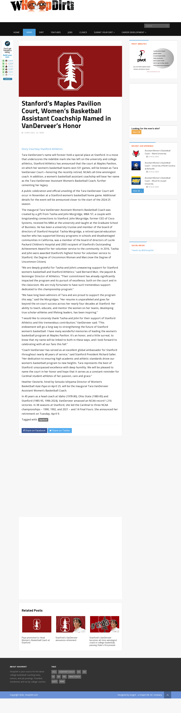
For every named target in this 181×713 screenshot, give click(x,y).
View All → (137, 190)
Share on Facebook (35, 430)
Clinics (83, 32)
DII (59, 676)
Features (56, 32)
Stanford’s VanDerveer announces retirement (66, 639)
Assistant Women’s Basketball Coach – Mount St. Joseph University (157, 180)
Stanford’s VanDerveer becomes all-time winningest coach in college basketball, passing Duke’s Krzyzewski (103, 641)
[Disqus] (70, 477)
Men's (136, 132)
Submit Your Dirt (103, 32)
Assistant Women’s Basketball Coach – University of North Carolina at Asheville (160, 165)
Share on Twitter (61, 430)
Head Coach (74, 676)
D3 (84, 672)
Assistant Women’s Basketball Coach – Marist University (157, 152)
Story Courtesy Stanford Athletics (42, 149)
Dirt (41, 32)
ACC (54, 672)
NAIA (62, 681)
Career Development (133, 32)
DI (53, 676)
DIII (64, 676)
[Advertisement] (148, 17)
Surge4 (133, 695)
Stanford (43, 419)
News (29, 32)
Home (16, 32)
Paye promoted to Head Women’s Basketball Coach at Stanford (36, 640)
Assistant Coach (66, 672)
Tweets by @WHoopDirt (143, 250)
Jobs (70, 32)
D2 (79, 672)
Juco (54, 681)
